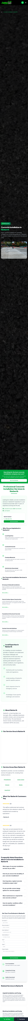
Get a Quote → (5, 592)
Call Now (8, 1019)
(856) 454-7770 (8, 518)
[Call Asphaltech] (22, 2)
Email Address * (5, 930)
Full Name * (4, 920)
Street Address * (5, 934)
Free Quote (22, 1019)
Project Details (5, 949)
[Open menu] (25, 2)
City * (3, 939)
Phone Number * (6, 925)
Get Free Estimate (14, 480)
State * (3, 944)
